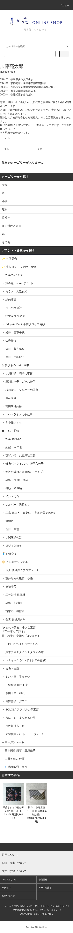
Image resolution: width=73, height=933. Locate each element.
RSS (44, 914)
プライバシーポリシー (49, 910)
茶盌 (39, 149)
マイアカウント (9, 879)
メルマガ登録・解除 (29, 914)
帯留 (6, 149)
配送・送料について (43, 906)
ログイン (6, 887)
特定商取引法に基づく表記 (25, 910)
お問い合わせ (8, 896)
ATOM (50, 914)
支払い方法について (23, 906)
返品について (61, 906)
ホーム (7, 138)
